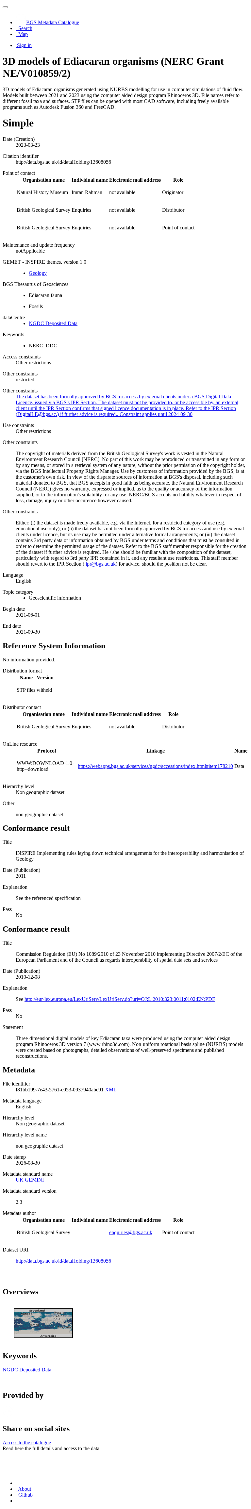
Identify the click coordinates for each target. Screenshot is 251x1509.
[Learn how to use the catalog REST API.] (16, 1500)
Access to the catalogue (27, 1442)
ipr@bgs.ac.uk (101, 564)
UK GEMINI (30, 1180)
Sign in (24, 45)
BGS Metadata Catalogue (52, 22)
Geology (38, 273)
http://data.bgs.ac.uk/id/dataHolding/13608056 (63, 1261)
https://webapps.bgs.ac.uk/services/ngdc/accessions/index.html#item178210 (155, 766)
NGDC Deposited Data (53, 323)
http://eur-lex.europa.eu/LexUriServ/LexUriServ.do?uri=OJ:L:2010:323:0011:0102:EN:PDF (120, 999)
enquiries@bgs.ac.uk (130, 1232)
